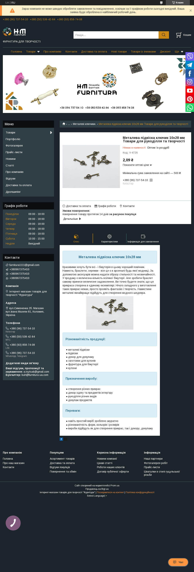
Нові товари (119, 51)
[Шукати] (164, 35)
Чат (181, 562)
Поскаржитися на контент (110, 492)
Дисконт (165, 51)
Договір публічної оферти (113, 471)
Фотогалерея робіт (156, 463)
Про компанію (52, 51)
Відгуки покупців (60, 467)
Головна (16, 51)
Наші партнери (153, 458)
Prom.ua (114, 485)
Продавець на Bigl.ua (97, 489)
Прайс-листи (14, 152)
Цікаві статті (104, 463)
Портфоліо (13, 139)
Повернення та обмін (63, 471)
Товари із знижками (143, 51)
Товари (30, 51)
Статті (10, 165)
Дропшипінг (13, 191)
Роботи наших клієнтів (111, 467)
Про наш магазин (13, 463)
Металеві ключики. (84, 123)
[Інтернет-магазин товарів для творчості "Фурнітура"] (36, 31)
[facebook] (61, 439)
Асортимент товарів (62, 458)
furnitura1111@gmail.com (24, 264)
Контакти (71, 51)
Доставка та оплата (94, 51)
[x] (65, 439)
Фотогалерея (14, 145)
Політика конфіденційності (140, 492)
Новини (11, 158)
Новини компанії (107, 458)
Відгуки (10, 178)
